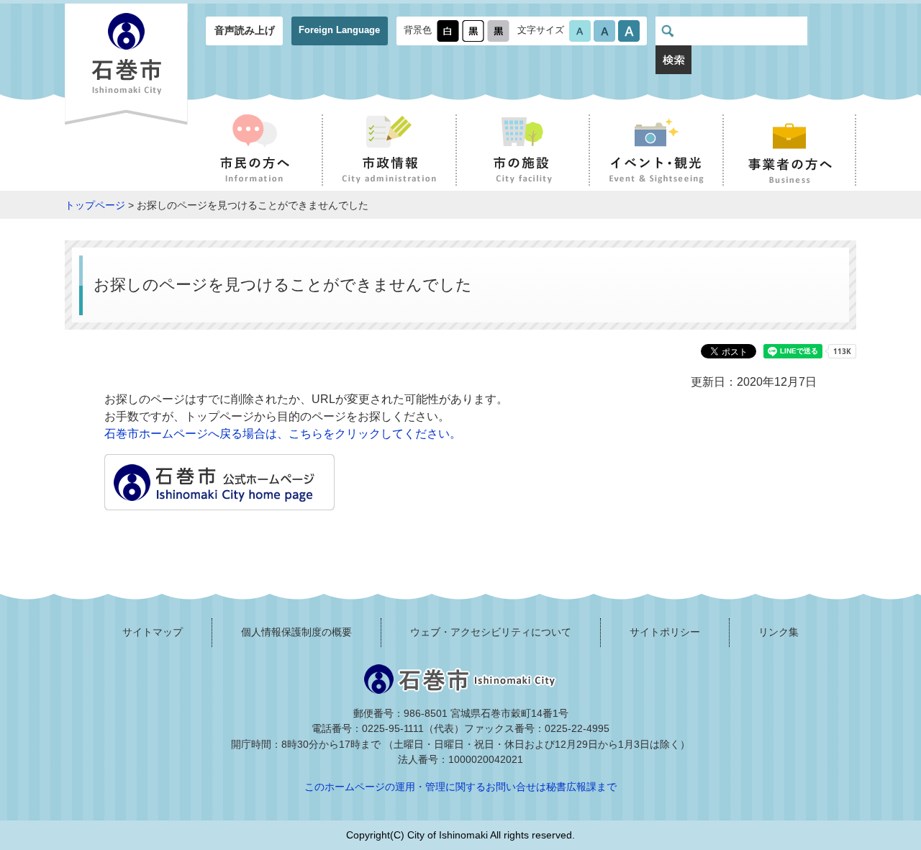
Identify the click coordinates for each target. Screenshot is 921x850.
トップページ (95, 205)
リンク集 (778, 632)
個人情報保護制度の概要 (296, 632)
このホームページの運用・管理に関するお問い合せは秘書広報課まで (460, 786)
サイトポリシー (665, 632)
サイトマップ (152, 632)
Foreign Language (339, 29)
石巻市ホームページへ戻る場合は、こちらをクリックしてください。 (282, 434)
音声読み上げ (244, 30)
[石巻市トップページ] (219, 501)
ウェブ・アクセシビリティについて (490, 632)
